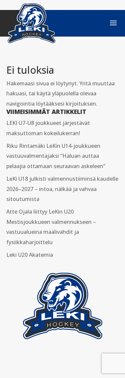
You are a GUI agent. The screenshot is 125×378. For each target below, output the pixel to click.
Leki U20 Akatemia (29, 254)
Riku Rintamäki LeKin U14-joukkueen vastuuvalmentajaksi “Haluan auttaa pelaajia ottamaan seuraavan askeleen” (55, 156)
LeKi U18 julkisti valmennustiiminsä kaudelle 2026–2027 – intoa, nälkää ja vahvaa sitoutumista (62, 189)
